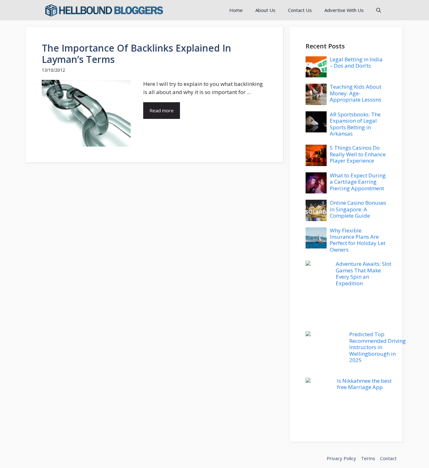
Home (236, 10)
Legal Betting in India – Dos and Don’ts (356, 62)
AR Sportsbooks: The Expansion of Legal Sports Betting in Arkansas (355, 124)
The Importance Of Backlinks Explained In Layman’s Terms (136, 54)
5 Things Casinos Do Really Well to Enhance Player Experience (358, 154)
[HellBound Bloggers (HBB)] (104, 10)
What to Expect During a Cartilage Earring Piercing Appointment (358, 182)
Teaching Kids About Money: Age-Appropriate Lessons (355, 93)
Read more (161, 110)
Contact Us (300, 10)
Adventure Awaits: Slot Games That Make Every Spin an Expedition (363, 273)
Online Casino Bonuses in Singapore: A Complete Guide (358, 209)
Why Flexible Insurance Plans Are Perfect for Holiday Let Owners (357, 240)
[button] (378, 10)
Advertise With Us (344, 10)
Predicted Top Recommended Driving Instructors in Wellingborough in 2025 (377, 347)
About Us (265, 10)
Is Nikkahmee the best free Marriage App (364, 384)
